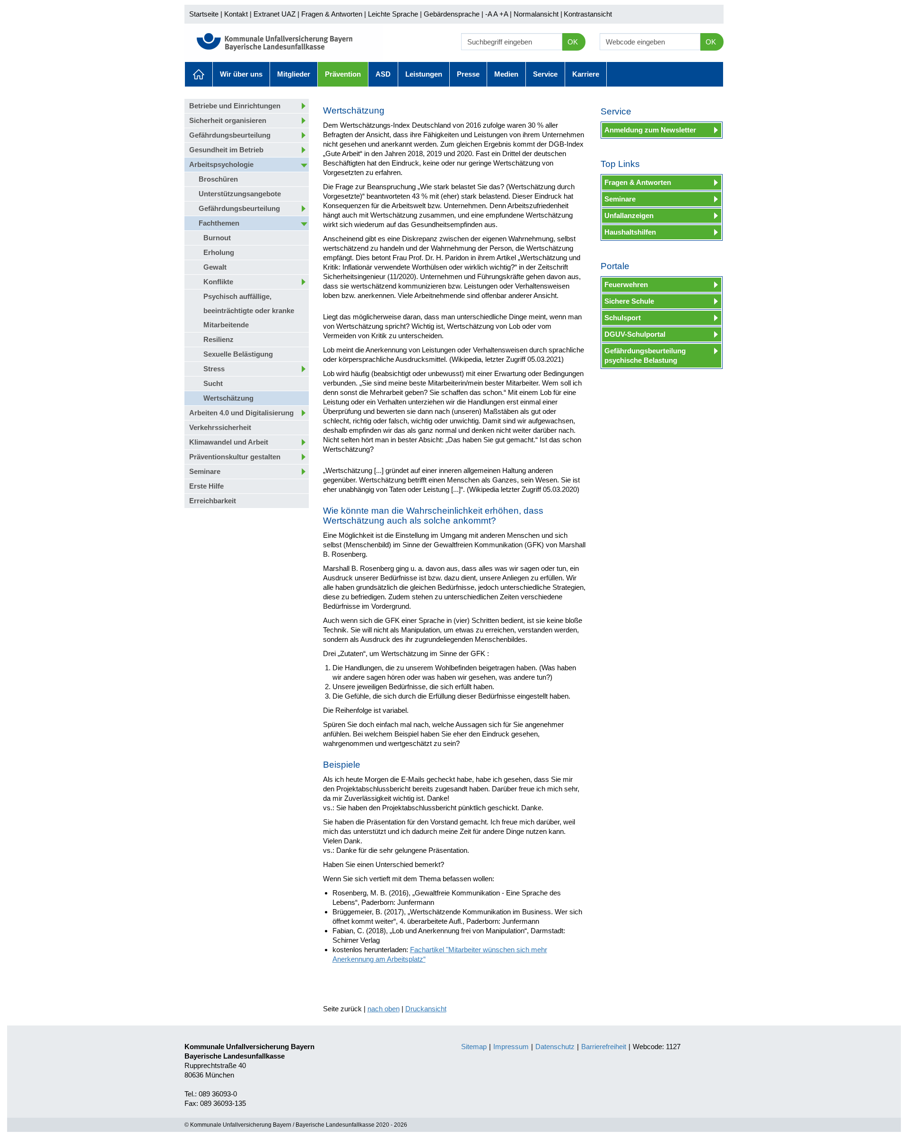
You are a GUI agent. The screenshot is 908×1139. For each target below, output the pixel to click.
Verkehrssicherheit (220, 427)
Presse (468, 74)
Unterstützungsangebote (240, 194)
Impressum (511, 1047)
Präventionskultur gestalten (234, 457)
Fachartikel (428, 950)
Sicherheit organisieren (227, 120)
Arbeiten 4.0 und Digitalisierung (241, 413)
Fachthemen (219, 223)
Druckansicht (425, 1009)
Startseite (203, 14)
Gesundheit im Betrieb (226, 150)
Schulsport (622, 318)
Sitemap (474, 1047)
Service (545, 74)
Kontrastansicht (588, 14)
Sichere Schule (629, 301)
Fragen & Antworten (331, 14)
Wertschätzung (228, 398)
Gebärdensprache (452, 14)
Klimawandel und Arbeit (228, 442)
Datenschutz (555, 1047)
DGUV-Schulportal (634, 334)
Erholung (218, 252)
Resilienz (218, 339)
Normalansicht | (538, 14)
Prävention (343, 74)
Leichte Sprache (393, 14)
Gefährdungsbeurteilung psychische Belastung (645, 355)
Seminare (204, 471)
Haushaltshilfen (630, 232)
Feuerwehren (626, 284)
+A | (505, 14)
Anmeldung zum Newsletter (650, 130)
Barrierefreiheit (603, 1047)
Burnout (217, 238)
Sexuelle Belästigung (238, 354)
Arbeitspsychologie (221, 164)
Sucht (213, 383)
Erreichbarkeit (212, 501)
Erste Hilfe (206, 486)
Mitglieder (293, 74)
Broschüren (218, 179)
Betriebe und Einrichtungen (234, 106)
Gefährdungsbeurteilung (230, 135)
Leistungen (423, 74)
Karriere (585, 74)
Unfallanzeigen (629, 215)
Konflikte (218, 282)
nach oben (383, 1009)
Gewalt (215, 267)
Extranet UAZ (274, 14)
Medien (506, 74)
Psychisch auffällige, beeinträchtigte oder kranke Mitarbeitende (248, 310)
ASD (383, 74)
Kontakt (236, 14)
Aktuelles (198, 74)
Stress (214, 369)
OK (573, 42)
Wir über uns (241, 74)
